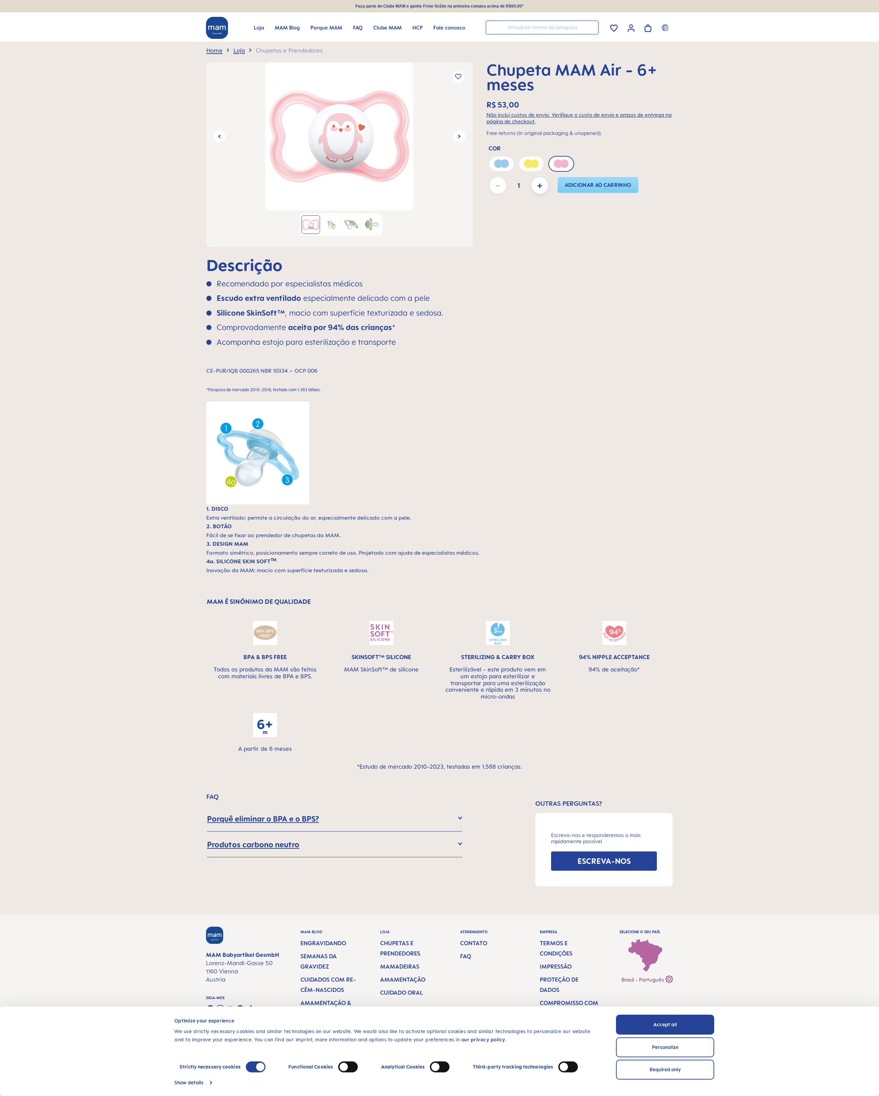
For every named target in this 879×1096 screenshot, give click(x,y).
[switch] (348, 1066)
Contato (473, 943)
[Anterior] (219, 136)
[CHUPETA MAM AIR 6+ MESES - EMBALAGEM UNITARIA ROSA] (339, 136)
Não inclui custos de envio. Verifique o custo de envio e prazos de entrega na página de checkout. (579, 118)
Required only (665, 1069)
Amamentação (402, 979)
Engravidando (323, 943)
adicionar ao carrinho (598, 185)
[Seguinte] (460, 136)
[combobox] (542, 27)
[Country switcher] (666, 27)
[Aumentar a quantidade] (540, 185)
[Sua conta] (631, 27)
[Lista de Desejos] (614, 27)
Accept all (665, 1024)
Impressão (556, 966)
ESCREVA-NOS (604, 861)
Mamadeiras (399, 966)
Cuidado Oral (401, 992)
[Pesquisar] (591, 27)
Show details (189, 1082)
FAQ (465, 956)
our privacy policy (483, 1039)
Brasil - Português (643, 980)
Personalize (665, 1047)
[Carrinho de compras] (648, 27)
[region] (339, 155)
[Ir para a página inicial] (217, 28)
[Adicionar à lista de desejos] (459, 77)
